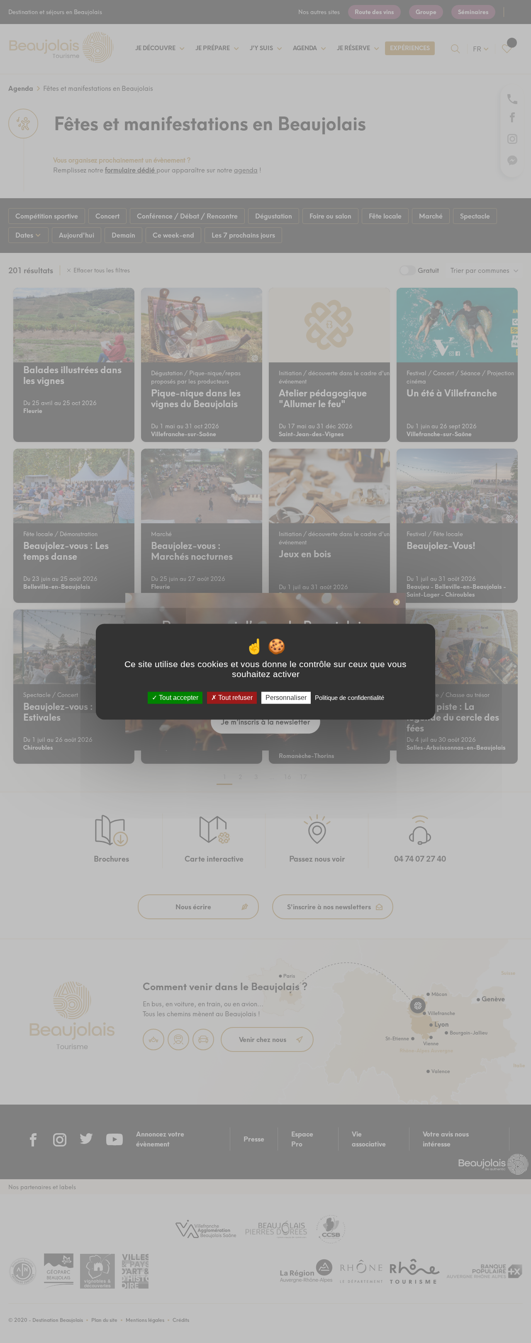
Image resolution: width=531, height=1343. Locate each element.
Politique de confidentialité (349, 697)
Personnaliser (286, 697)
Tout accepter (177, 697)
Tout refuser (235, 697)
